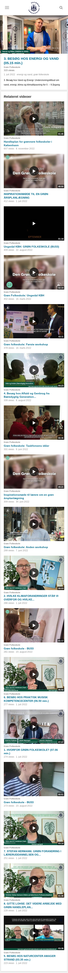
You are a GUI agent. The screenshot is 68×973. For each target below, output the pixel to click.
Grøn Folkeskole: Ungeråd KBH (24, 295)
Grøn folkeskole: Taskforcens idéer (26, 445)
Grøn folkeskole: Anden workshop (26, 547)
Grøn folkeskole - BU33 (19, 648)
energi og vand (24, 74)
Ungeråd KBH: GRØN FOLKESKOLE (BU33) (31, 246)
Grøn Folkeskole (12, 67)
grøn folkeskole (41, 74)
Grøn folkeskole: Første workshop (26, 344)
